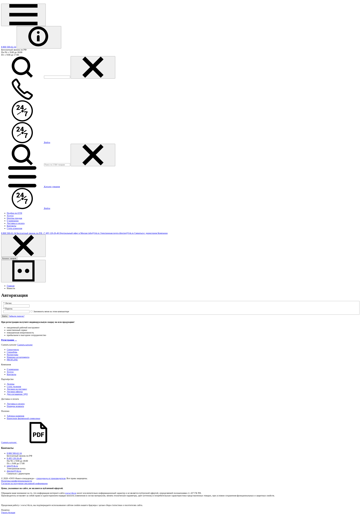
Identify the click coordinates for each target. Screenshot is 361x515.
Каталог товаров (9, 258)
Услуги (10, 372)
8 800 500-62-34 (8, 47)
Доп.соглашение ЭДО (17, 394)
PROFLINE (12, 360)
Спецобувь (12, 352)
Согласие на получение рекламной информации (24, 483)
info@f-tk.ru (12, 466)
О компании (13, 369)
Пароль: (8, 308)
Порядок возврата (15, 406)
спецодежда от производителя (50, 478)
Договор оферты (15, 391)
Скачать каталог (25, 345)
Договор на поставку (17, 389)
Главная (10, 286)
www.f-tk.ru (70, 493)
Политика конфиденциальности (16, 481)
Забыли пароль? (16, 316)
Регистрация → (9, 340)
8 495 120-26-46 (14, 458)
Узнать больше (8, 512)
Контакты (11, 374)
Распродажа (12, 354)
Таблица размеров (15, 416)
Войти (46, 142)
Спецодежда (13, 349)
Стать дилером (14, 386)
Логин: (7, 303)
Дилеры (10, 384)
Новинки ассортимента (18, 357)
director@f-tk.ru (14, 471)
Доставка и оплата (16, 404)
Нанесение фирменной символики (23, 418)
